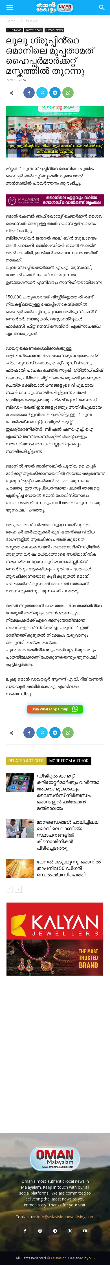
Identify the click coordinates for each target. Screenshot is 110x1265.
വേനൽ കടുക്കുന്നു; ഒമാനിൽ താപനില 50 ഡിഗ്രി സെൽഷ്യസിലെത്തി (69, 868)
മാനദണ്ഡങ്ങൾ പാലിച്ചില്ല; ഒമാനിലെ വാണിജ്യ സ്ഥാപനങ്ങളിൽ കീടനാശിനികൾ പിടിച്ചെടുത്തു (68, 835)
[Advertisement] (55, 1060)
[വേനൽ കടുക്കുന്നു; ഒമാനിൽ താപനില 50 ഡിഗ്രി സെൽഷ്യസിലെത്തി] (20, 868)
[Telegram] (55, 92)
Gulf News (29, 21)
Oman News (54, 30)
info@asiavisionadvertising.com (65, 1216)
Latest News (33, 30)
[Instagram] (39, 1231)
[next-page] (18, 889)
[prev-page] (9, 889)
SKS (91, 1258)
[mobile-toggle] (10, 7)
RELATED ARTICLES (26, 761)
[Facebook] (29, 92)
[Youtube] (85, 1231)
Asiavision (58, 1258)
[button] (102, 7)
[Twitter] (42, 92)
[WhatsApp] (68, 92)
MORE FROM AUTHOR (69, 761)
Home (11, 21)
